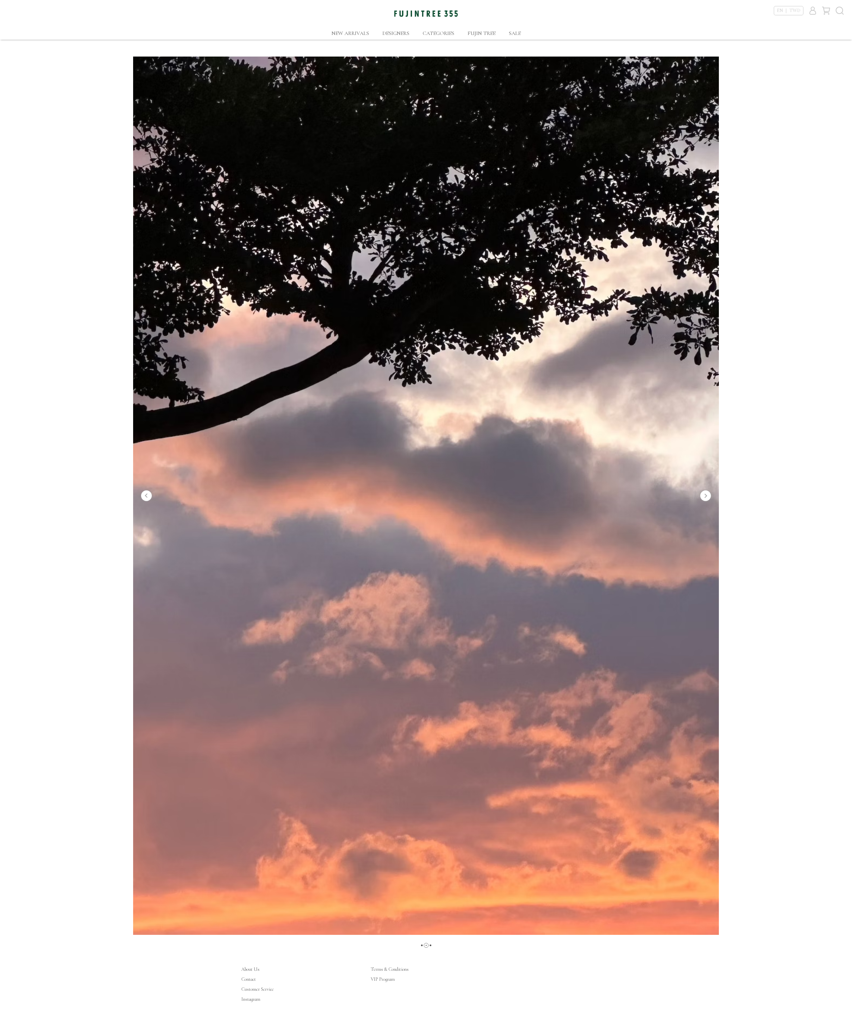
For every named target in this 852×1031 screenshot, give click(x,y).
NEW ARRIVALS (350, 33)
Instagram (250, 999)
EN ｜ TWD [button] (788, 10)
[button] (146, 495)
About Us (250, 969)
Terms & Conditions (390, 969)
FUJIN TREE (482, 33)
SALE (515, 33)
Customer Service (257, 989)
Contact (248, 979)
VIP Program (383, 979)
